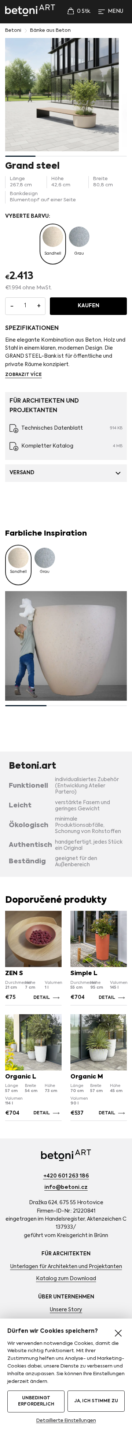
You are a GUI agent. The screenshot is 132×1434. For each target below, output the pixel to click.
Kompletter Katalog (47, 446)
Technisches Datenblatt (52, 428)
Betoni (13, 30)
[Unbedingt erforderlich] (118, 1333)
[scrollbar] (66, 156)
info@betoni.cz (66, 1187)
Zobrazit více (23, 375)
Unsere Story (66, 1309)
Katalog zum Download (66, 1278)
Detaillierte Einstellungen (66, 1420)
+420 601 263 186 (66, 1176)
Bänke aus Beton (50, 30)
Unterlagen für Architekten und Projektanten (66, 1266)
